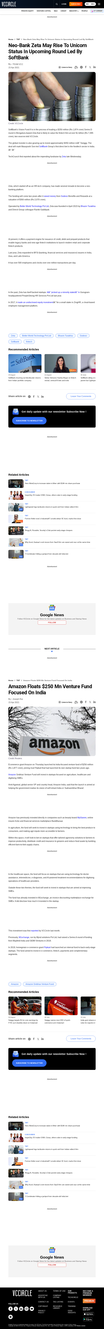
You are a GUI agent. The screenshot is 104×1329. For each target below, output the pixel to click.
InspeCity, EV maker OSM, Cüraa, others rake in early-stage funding (51, 495)
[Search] (57, 4)
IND (87, 4)
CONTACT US (43, 1302)
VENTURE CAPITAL (44, 11)
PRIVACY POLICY (41, 1312)
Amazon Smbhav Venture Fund (40, 984)
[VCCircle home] (9, 4)
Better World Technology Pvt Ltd (34, 206)
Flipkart (47, 947)
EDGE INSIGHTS (72, 1312)
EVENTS (71, 1302)
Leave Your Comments (81, 396)
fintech (29, 342)
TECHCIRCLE (73, 1297)
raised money (50, 196)
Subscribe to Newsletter (29, 421)
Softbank (15, 342)
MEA (93, 4)
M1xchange (24, 937)
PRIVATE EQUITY (27, 11)
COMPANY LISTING (57, 1296)
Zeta (64, 156)
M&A (56, 11)
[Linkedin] (94, 67)
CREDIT (63, 11)
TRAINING (72, 1306)
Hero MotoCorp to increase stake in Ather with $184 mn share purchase (52, 483)
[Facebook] (86, 67)
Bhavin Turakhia (88, 206)
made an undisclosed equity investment (35, 302)
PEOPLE (85, 11)
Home (10, 39)
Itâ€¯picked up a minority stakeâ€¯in (63, 292)
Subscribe (76, 4)
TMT (18, 39)
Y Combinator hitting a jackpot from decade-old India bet (46, 554)
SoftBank (43, 146)
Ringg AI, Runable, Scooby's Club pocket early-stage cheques (48, 530)
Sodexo (64, 196)
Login (64, 4)
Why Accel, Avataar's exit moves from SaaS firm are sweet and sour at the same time (57, 542)
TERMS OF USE (59, 1291)
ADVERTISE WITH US (43, 1296)
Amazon (12, 774)
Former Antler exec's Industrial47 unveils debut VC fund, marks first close (53, 519)
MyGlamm (81, 818)
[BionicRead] (76, 67)
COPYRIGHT (43, 1306)
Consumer (30, 492)
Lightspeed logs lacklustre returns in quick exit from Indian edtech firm (51, 507)
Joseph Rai (18, 699)
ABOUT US (42, 1291)
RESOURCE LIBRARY (57, 1307)
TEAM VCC (18, 64)
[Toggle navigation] (99, 4)
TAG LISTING (58, 1302)
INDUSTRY (73, 11)
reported (34, 931)
